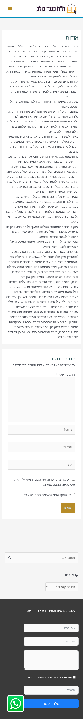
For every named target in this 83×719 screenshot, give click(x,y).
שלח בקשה (51, 703)
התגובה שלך (65, 374)
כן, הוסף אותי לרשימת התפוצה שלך (48, 495)
